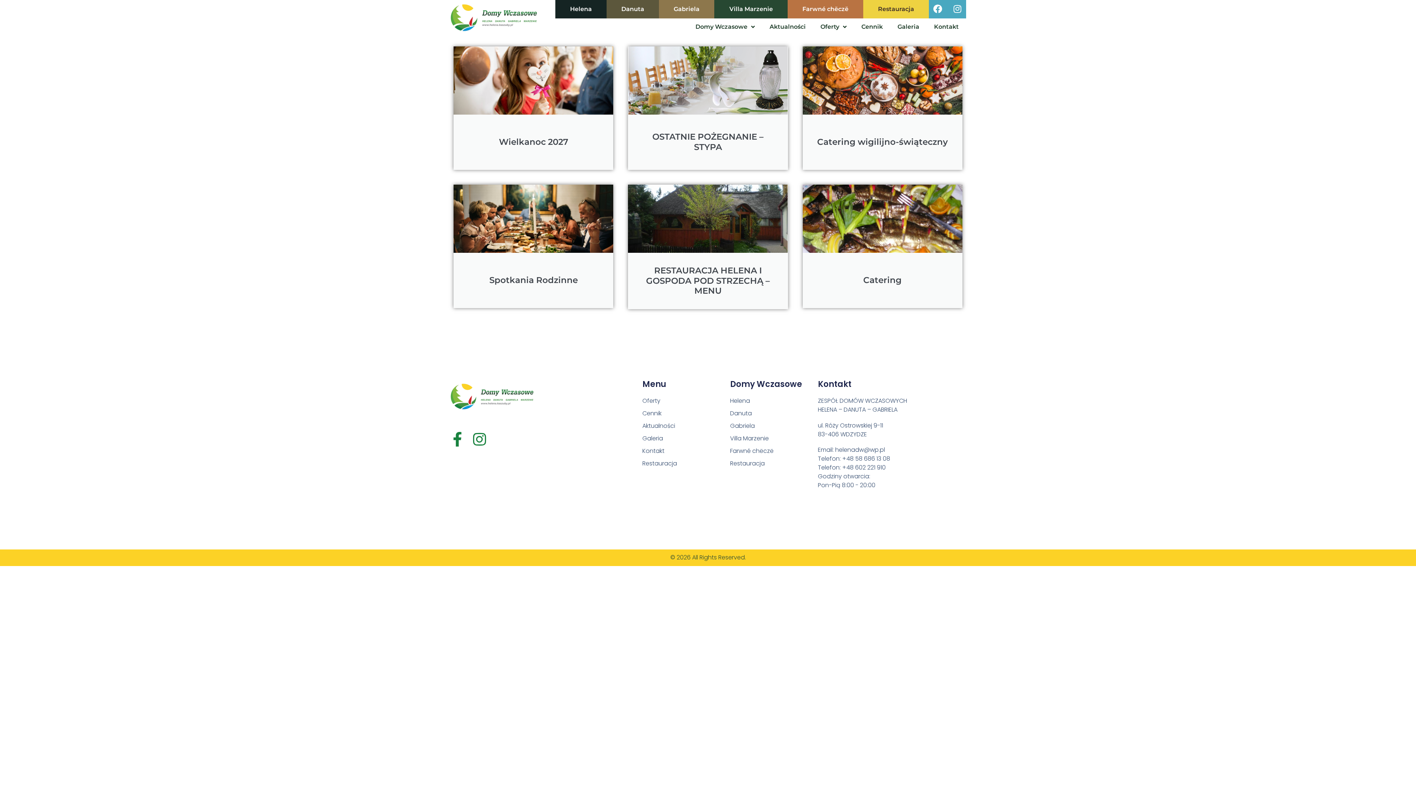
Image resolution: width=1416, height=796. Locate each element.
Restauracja (896, 9)
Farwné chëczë (825, 9)
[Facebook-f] (457, 439)
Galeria (908, 26)
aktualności (788, 26)
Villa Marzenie (751, 9)
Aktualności (658, 426)
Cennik (872, 26)
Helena (581, 9)
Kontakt (946, 26)
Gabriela (687, 9)
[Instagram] (957, 9)
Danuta (632, 9)
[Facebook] (938, 9)
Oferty (829, 26)
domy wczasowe (721, 26)
